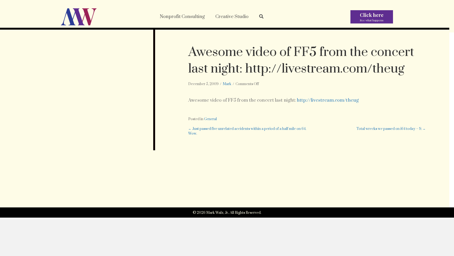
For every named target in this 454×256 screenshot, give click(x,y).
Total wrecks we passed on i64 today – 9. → (391, 129)
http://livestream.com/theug (328, 100)
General (210, 119)
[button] (261, 16)
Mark (227, 84)
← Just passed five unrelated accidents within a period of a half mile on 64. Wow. (247, 131)
